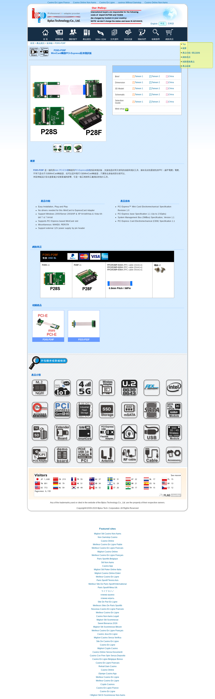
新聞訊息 (59, 39)
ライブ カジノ (107, 591)
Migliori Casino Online (107, 552)
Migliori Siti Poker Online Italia (107, 569)
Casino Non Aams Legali (107, 616)
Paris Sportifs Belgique (107, 559)
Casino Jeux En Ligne (107, 634)
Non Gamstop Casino (107, 537)
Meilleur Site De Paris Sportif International (108, 584)
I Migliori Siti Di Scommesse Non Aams (107, 695)
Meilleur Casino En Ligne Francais (107, 548)
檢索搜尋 (156, 39)
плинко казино (107, 595)
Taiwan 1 (139, 76)
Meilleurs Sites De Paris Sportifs (107, 605)
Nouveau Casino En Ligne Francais (107, 609)
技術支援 (128, 39)
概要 (184, 48)
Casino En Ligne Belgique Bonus (107, 659)
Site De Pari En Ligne (107, 602)
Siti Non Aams (107, 562)
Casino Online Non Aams (84, 2)
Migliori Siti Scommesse (107, 620)
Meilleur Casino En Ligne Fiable (107, 544)
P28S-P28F (60, 43)
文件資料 (114, 39)
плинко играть (107, 598)
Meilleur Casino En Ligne (107, 577)
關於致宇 (73, 39)
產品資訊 (87, 39)
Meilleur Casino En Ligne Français (107, 555)
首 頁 (45, 39)
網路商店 (169, 39)
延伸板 (50, 43)
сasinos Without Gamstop (129, 2)
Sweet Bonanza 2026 (107, 623)
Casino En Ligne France (59, 2)
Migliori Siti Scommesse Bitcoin (107, 627)
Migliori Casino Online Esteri (108, 573)
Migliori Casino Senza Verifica (107, 637)
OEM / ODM (100, 39)
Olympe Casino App (107, 673)
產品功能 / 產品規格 (191, 53)
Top (184, 44)
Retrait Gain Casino (108, 666)
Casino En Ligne (107, 2)
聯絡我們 (142, 39)
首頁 (32, 43)
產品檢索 (186, 66)
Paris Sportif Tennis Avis (107, 580)
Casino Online (107, 541)
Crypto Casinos (107, 684)
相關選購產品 (188, 62)
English (154, 24)
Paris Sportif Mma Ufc (107, 587)
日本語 (171, 23)
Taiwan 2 (156, 76)
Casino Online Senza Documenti (107, 652)
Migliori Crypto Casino (107, 648)
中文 (162, 23)
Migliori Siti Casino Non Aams (107, 534)
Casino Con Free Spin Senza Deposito (107, 655)
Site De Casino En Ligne (107, 641)
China (171, 76)
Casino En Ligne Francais (107, 663)
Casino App (107, 566)
